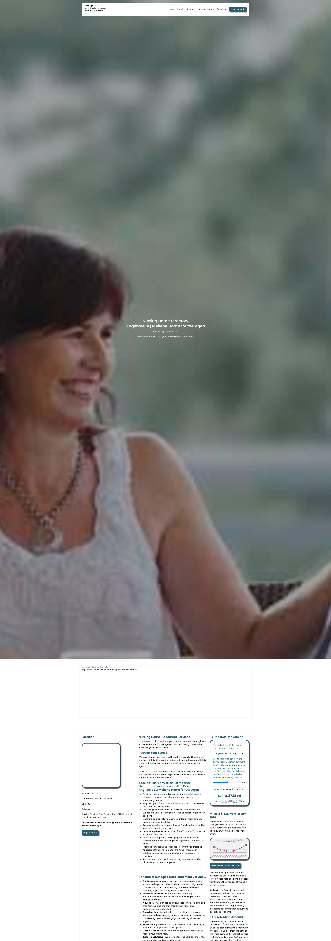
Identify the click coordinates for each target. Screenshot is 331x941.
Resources (222, 9)
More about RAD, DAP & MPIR (224, 865)
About (180, 9)
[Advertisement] (165, 690)
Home (171, 9)
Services (191, 9)
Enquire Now (236, 9)
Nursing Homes (206, 9)
